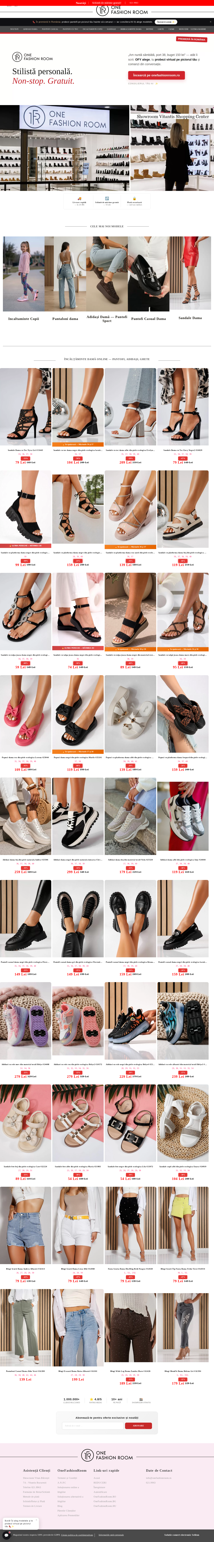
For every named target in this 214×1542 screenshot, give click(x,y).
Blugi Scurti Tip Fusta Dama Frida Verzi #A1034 (183, 1269)
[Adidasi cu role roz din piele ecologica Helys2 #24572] (78, 1020)
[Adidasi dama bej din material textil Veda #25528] (130, 816)
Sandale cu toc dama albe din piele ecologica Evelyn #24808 (131, 450)
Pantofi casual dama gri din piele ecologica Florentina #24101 (78, 962)
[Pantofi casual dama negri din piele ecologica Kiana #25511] (130, 918)
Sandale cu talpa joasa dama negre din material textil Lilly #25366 (131, 655)
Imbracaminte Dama (131, 29)
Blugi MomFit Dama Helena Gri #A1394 (183, 1371)
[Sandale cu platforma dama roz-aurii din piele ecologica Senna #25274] (130, 509)
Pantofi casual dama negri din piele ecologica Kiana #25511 (131, 962)
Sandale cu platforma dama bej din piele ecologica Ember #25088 (183, 553)
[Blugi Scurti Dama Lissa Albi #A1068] (78, 1225)
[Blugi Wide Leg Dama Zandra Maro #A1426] (130, 1327)
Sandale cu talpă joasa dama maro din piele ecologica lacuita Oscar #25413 (183, 655)
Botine (149, 29)
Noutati (14, 29)
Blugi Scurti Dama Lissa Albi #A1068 (78, 1269)
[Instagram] (155, 1492)
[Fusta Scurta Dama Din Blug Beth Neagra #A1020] (130, 1225)
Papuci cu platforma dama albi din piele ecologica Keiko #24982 (131, 757)
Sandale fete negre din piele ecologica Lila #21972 (130, 1166)
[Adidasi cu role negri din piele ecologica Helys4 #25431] (130, 1020)
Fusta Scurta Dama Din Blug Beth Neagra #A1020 (130, 1269)
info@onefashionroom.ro (158, 1478)
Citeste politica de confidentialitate (77, 1535)
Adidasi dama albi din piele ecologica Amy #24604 (183, 860)
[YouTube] (163, 1492)
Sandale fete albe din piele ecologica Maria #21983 (78, 1166)
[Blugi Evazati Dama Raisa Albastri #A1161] (78, 1327)
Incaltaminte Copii (92, 29)
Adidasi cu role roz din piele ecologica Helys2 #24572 (78, 1064)
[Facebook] (148, 1492)
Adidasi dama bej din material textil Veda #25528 (130, 860)
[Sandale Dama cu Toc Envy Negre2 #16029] (183, 406)
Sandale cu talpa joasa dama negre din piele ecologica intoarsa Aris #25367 (78, 655)
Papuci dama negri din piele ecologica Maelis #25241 (78, 757)
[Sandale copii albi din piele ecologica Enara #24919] (183, 1123)
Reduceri (183, 29)
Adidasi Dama (30, 29)
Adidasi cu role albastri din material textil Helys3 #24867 (183, 1064)
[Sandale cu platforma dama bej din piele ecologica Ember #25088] (183, 509)
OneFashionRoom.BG (105, 1501)
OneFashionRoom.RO (105, 1496)
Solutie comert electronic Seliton (181, 1535)
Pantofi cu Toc (70, 29)
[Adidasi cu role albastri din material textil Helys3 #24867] (183, 1020)
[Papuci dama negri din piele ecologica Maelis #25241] (78, 714)
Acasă (97, 1478)
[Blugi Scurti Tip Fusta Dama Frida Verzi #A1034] (183, 1225)
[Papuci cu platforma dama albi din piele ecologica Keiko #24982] (130, 714)
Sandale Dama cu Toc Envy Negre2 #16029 (182, 450)
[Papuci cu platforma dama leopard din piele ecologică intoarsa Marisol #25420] (183, 714)
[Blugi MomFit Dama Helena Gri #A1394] (183, 1327)
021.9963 (134, 3)
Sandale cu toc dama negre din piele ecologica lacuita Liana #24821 (78, 450)
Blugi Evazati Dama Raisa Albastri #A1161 (78, 1371)
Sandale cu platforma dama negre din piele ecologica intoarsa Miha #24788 (78, 553)
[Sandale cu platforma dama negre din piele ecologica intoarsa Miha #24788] (78, 509)
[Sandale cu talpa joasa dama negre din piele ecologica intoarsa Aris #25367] (78, 611)
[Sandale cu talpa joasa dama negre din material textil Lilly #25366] (130, 611)
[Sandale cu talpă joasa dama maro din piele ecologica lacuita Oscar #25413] (183, 611)
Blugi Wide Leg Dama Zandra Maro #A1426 (130, 1371)
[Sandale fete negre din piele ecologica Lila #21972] (130, 1123)
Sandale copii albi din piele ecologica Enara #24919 (182, 1166)
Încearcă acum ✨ (166, 22)
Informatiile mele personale (111, 1535)
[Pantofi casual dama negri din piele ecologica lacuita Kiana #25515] (183, 918)
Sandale (111, 29)
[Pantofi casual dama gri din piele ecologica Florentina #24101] (78, 918)
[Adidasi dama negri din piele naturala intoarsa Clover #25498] (78, 816)
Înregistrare (99, 1487)
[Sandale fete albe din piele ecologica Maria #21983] (78, 1123)
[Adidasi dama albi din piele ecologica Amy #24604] (183, 816)
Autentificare (100, 1492)
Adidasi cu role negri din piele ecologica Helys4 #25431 (131, 1064)
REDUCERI (100, 1482)
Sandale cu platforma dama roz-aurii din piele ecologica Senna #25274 (131, 553)
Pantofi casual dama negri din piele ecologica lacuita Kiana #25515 (183, 962)
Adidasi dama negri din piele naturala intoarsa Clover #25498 (78, 860)
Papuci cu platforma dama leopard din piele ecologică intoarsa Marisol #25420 (183, 757)
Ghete (161, 29)
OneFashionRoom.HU (105, 1506)
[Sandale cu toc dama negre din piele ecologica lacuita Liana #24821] (78, 406)
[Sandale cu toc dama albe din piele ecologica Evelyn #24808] (130, 406)
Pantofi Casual (50, 29)
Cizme (171, 29)
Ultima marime (198, 29)
